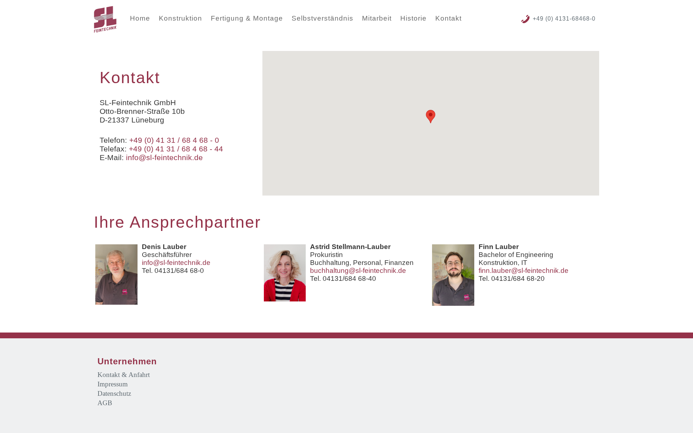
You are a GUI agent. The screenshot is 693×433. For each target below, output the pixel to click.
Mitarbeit (377, 18)
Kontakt (448, 18)
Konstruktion (180, 18)
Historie (413, 18)
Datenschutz (114, 393)
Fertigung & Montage (247, 18)
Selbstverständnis (322, 18)
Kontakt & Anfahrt (123, 374)
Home (140, 18)
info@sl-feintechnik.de (164, 157)
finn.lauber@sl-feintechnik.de (523, 270)
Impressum (112, 384)
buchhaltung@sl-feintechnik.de (358, 270)
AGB (104, 403)
